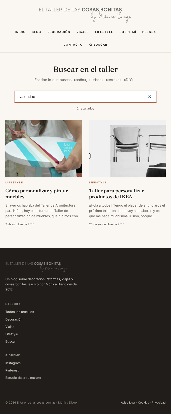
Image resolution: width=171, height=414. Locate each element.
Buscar (101, 44)
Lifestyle (104, 32)
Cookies (143, 402)
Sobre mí (128, 32)
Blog (36, 32)
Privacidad (159, 402)
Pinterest (12, 370)
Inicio (20, 32)
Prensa (149, 32)
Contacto (73, 44)
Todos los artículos (19, 312)
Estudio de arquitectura (23, 378)
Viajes (83, 32)
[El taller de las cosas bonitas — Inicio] (85, 15)
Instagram (13, 363)
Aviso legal (128, 402)
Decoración (59, 32)
